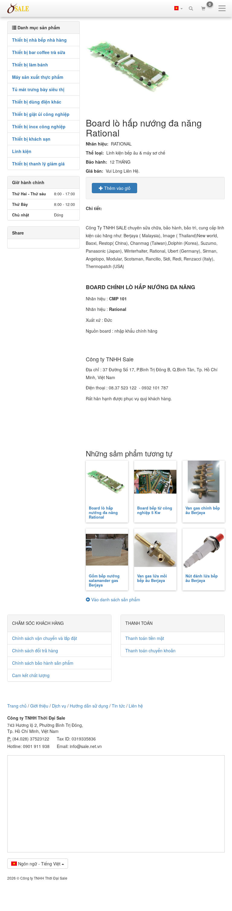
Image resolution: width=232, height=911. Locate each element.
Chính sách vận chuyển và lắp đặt (44, 638)
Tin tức (118, 706)
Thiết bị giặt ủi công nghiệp (40, 114)
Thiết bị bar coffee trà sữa (38, 52)
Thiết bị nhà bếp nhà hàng (39, 40)
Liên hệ (136, 706)
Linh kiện (21, 151)
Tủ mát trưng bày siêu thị (38, 89)
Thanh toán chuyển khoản (150, 650)
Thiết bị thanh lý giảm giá (38, 164)
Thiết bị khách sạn (31, 139)
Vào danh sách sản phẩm (115, 599)
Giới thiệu (39, 706)
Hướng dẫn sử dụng (89, 706)
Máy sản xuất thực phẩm (37, 77)
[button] (178, 8)
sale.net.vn (18, 8)
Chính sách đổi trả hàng (35, 650)
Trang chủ (17, 706)
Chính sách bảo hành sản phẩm (42, 663)
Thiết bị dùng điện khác (36, 102)
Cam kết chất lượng (31, 675)
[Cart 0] (203, 8)
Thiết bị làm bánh (30, 65)
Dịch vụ (59, 706)
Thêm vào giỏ (116, 188)
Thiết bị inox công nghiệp (39, 126)
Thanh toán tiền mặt (144, 638)
